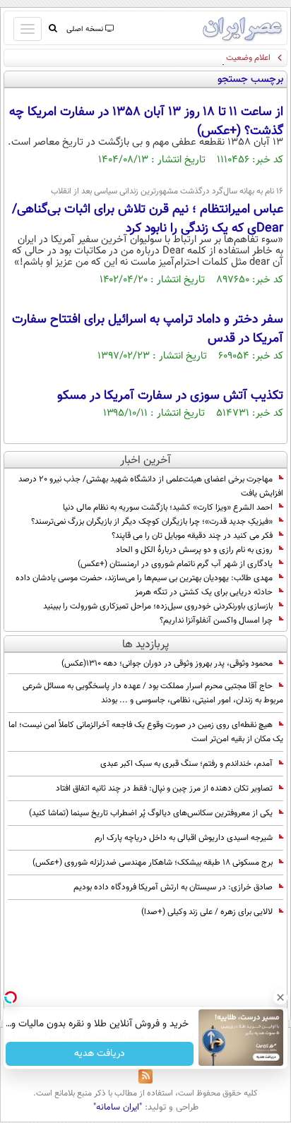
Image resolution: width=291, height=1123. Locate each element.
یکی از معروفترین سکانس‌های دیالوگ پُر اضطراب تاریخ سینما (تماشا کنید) (151, 813)
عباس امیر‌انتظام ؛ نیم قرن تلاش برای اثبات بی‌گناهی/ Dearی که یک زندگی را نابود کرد (147, 219)
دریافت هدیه (99, 1054)
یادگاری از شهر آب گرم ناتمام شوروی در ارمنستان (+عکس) (175, 564)
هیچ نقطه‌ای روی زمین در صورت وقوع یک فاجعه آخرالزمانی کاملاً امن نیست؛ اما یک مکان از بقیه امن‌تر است (145, 732)
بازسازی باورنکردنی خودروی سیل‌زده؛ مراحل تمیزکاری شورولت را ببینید (158, 606)
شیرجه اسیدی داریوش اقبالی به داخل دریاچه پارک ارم (184, 837)
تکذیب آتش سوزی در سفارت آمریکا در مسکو (170, 396)
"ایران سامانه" (117, 1107)
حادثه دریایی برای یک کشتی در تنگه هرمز (204, 592)
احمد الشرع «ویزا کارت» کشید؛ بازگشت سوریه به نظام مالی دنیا (168, 507)
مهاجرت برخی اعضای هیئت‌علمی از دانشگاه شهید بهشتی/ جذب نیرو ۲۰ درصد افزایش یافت (150, 486)
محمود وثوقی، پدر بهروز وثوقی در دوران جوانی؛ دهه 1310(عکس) (167, 663)
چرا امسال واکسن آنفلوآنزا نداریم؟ (216, 620)
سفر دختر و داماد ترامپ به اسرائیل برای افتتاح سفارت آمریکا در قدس (147, 329)
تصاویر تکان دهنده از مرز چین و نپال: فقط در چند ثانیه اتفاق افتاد (164, 788)
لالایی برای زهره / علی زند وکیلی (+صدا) (207, 912)
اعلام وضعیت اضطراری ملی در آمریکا (209, 58)
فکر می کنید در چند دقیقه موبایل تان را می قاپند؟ (192, 535)
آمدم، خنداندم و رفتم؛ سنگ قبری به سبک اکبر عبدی (186, 763)
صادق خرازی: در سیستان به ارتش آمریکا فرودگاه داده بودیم (173, 887)
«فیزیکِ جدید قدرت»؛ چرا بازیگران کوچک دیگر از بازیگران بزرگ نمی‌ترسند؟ (152, 521)
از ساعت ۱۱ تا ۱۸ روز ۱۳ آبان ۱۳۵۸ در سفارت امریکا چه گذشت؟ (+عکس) (146, 121)
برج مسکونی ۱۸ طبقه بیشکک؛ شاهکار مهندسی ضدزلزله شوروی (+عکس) (152, 862)
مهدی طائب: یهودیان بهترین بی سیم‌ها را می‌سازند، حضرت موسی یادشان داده (144, 578)
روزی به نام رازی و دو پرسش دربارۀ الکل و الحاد (194, 550)
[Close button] (280, 997)
